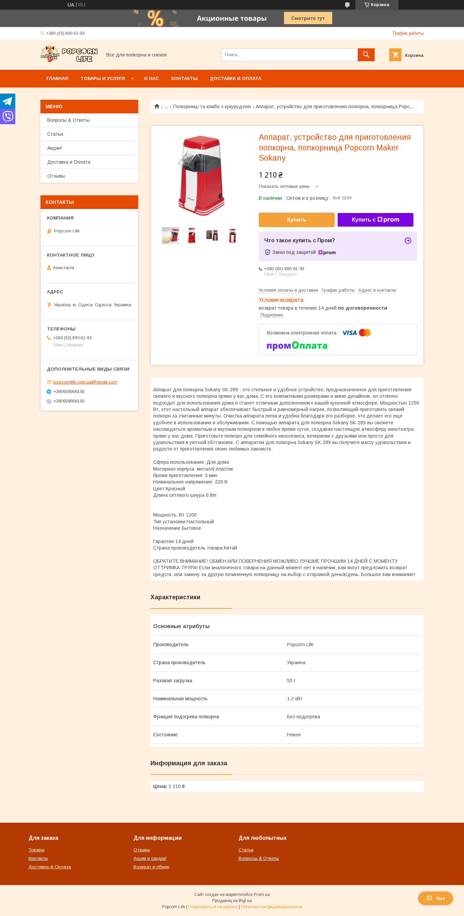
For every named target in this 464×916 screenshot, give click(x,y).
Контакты (184, 78)
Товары (36, 849)
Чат (440, 898)
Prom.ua (262, 894)
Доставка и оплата (235, 78)
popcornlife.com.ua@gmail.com (85, 382)
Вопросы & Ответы (68, 120)
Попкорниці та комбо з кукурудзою (212, 106)
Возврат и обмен (151, 866)
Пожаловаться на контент (213, 906)
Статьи (55, 134)
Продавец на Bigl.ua (232, 900)
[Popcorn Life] (69, 61)
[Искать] (366, 54)
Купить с (364, 220)
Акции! (54, 148)
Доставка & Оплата (50, 866)
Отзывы (56, 176)
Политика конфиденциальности (271, 906)
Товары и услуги (103, 78)
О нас (151, 78)
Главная (57, 78)
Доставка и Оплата (68, 162)
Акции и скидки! (149, 858)
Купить (296, 220)
